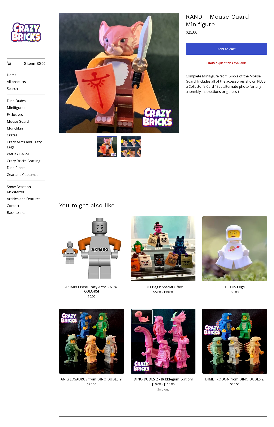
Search (12, 88)
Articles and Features (23, 198)
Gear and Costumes (22, 174)
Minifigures (16, 107)
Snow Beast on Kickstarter (19, 189)
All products (16, 81)
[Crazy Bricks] (26, 32)
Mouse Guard (18, 121)
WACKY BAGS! (18, 154)
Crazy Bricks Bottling (23, 160)
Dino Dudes (16, 100)
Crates (12, 135)
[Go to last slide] (65, 73)
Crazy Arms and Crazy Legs (24, 144)
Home (11, 74)
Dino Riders (16, 167)
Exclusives (15, 114)
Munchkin (15, 128)
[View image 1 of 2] (107, 146)
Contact (13, 205)
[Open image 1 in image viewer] (119, 73)
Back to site (16, 212)
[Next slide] (173, 73)
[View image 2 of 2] (131, 146)
